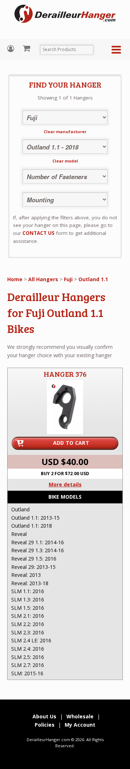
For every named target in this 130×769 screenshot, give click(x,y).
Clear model (65, 161)
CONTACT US (38, 233)
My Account (11, 48)
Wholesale (80, 716)
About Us (44, 716)
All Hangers (43, 279)
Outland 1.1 (93, 279)
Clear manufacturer (65, 131)
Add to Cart (71, 442)
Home (14, 279)
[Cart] (27, 48)
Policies (45, 724)
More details (65, 484)
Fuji (68, 279)
